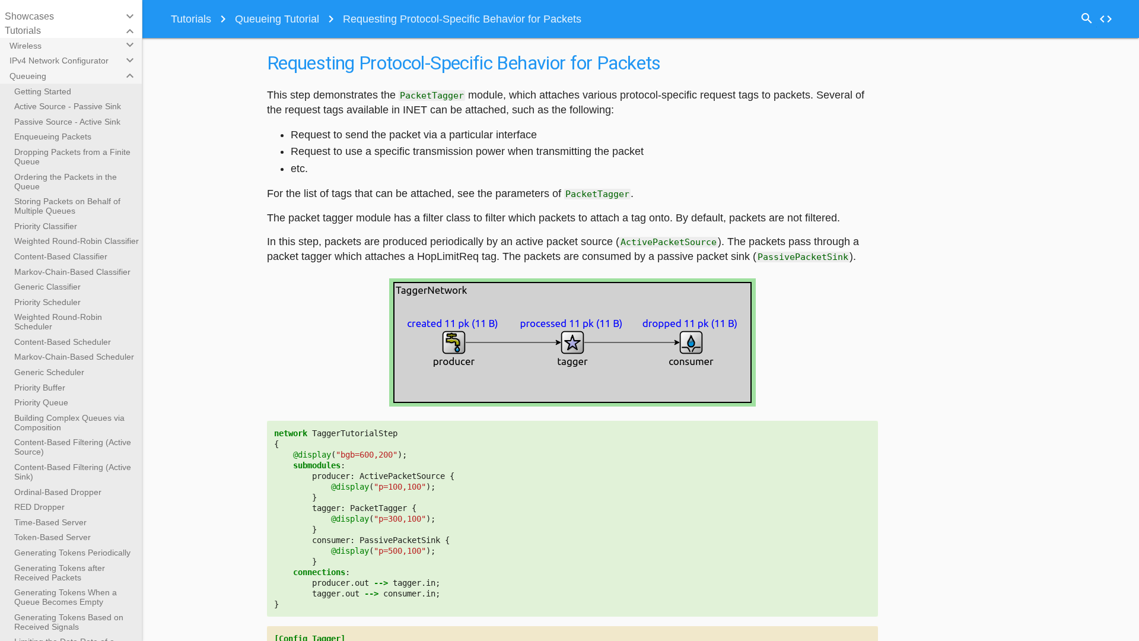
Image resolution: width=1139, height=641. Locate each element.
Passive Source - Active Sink (67, 121)
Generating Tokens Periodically (72, 552)
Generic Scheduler (49, 372)
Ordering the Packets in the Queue (65, 181)
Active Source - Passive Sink (67, 106)
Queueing (27, 76)
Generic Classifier (47, 286)
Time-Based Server (50, 522)
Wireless (25, 45)
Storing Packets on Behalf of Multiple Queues (67, 205)
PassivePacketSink (803, 257)
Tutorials (191, 19)
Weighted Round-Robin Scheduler (58, 321)
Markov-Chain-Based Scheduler (74, 356)
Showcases (29, 16)
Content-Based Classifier (60, 256)
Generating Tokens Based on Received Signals (68, 622)
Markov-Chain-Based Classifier (72, 272)
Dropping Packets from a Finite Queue (72, 156)
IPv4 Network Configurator (59, 60)
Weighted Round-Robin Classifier (76, 241)
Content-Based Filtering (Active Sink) (72, 471)
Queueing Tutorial (277, 19)
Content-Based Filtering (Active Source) (72, 446)
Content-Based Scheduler (62, 342)
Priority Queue (41, 402)
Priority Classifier (45, 226)
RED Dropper (39, 507)
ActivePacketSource (669, 242)
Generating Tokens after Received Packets (59, 572)
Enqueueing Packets (52, 136)
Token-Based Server (52, 537)
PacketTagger (432, 95)
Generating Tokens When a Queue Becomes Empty (65, 597)
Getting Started (42, 91)
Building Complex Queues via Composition (69, 422)
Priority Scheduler (47, 302)
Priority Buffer (39, 387)
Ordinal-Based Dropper (57, 492)
